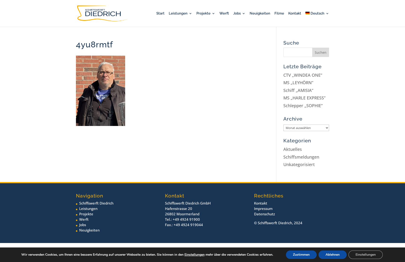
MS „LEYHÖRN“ (298, 82)
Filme (279, 13)
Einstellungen (194, 255)
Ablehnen (333, 254)
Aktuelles (292, 149)
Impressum (263, 208)
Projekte (203, 13)
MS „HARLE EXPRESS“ (304, 98)
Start (160, 13)
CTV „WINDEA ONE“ (302, 75)
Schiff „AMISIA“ (298, 90)
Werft (224, 13)
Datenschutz (264, 214)
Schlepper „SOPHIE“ (303, 105)
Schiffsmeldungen (301, 157)
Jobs (237, 13)
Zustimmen (301, 254)
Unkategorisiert (299, 164)
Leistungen (178, 13)
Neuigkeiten (260, 13)
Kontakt (294, 13)
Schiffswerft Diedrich (96, 203)
